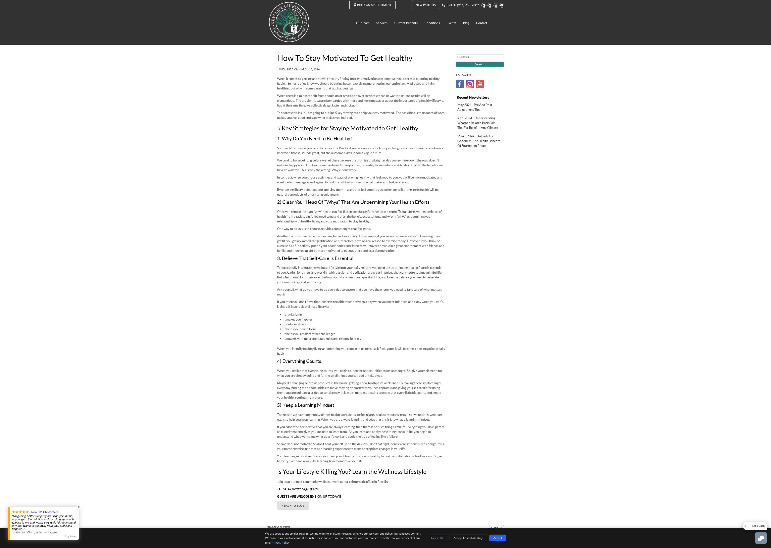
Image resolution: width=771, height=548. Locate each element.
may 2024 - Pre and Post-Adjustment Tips (475, 107)
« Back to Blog (292, 505)
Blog (466, 23)
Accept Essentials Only (468, 538)
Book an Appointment (374, 5)
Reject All (437, 538)
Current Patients (406, 23)
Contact (481, 23)
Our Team (362, 23)
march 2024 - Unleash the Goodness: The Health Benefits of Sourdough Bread (478, 140)
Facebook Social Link (460, 84)
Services (382, 23)
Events (451, 23)
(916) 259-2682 (468, 5)
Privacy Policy (281, 542)
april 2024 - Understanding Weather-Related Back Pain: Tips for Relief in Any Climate (477, 122)
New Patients (426, 5)
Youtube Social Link (480, 84)
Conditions (432, 23)
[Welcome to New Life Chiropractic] (289, 41)
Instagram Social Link (470, 84)
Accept (497, 538)
